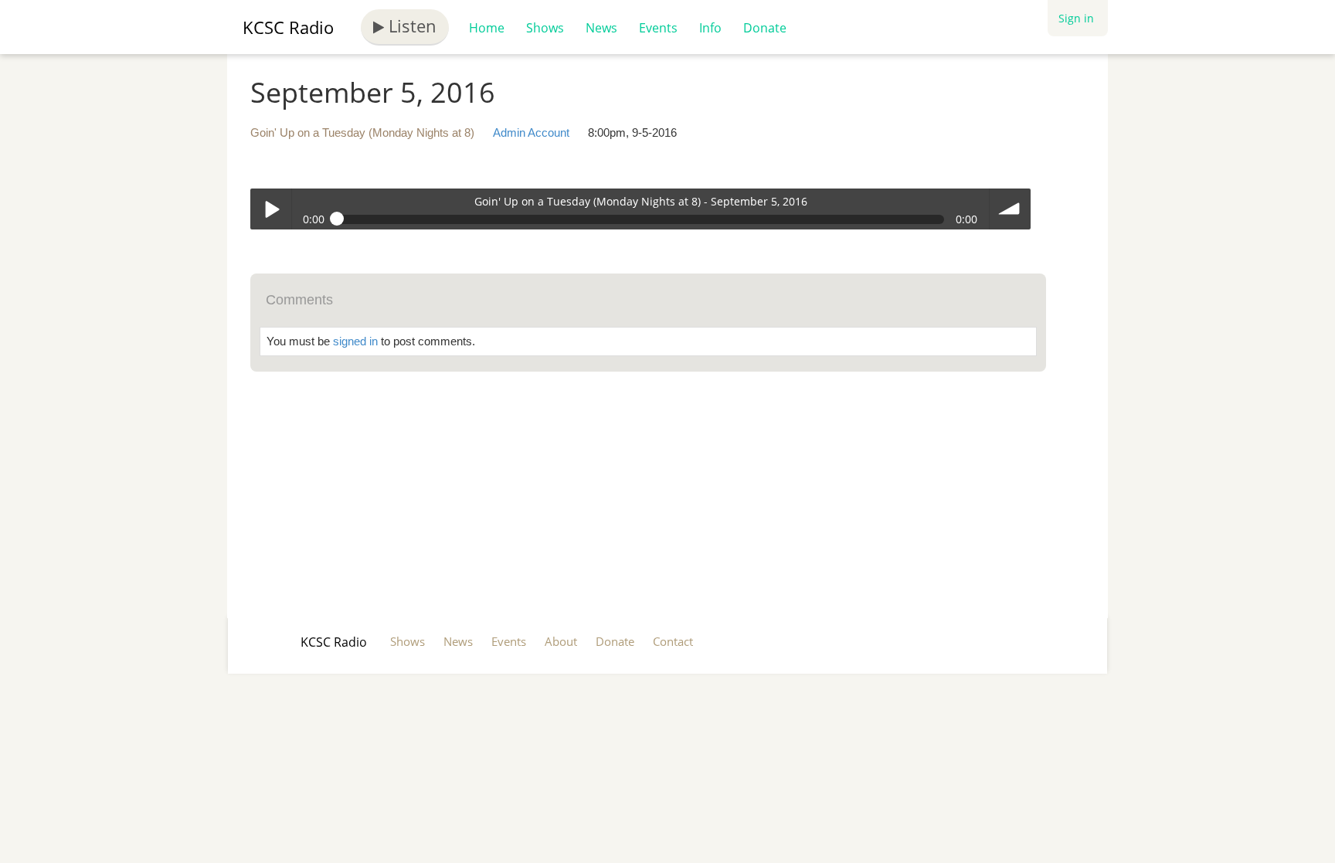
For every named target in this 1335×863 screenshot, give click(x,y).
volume (1010, 209)
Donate (764, 27)
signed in (355, 341)
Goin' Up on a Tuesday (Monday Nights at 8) (362, 132)
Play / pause (270, 209)
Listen (410, 25)
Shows (545, 27)
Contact (673, 641)
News (601, 27)
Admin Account (531, 132)
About (561, 641)
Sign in (1076, 18)
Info (710, 27)
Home (486, 27)
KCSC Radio (288, 27)
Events (658, 27)
